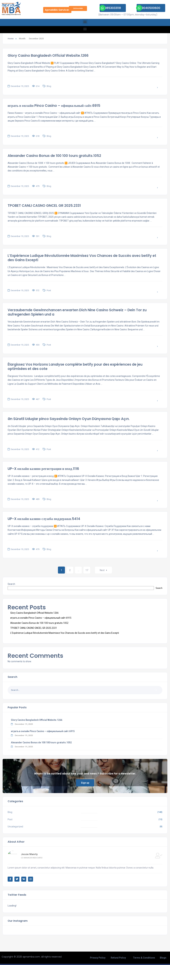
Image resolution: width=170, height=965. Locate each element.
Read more (147, 88)
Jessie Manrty (29, 854)
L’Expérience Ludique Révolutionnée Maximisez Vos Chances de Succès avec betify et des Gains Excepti (82, 257)
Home (11, 38)
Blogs (163, 957)
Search (11, 584)
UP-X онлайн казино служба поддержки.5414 (44, 518)
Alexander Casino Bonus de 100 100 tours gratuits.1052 (54, 155)
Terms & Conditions (144, 957)
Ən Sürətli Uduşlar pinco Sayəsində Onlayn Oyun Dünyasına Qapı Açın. (69, 418)
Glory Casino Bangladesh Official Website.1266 (48, 55)
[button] (85, 21)
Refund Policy (118, 957)
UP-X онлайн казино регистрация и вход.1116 (43, 468)
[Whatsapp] (102, 8)
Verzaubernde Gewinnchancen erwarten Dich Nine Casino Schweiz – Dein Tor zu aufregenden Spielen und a (77, 312)
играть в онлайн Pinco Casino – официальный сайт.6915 (54, 105)
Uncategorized (15, 826)
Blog (49, 86)
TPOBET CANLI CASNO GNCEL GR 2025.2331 (44, 205)
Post (49, 290)
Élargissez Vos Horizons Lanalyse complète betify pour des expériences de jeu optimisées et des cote (75, 366)
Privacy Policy (97, 957)
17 (86, 570)
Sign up (85, 782)
